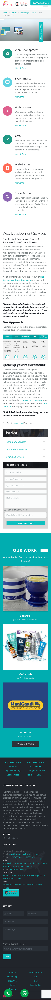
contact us (18, 423)
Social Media (23, 193)
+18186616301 (30, 857)
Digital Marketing (13, 770)
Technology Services (28, 12)
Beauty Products (27, 678)
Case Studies (35, 985)
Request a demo (41, 3)
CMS (18, 136)
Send (7, 956)
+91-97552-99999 (18, 869)
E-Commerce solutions (31, 400)
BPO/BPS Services (15, 456)
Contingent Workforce (35, 770)
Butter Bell (25, 615)
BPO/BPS (13, 766)
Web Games (22, 164)
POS (35, 976)
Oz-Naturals (25, 674)
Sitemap (12, 989)
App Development (13, 762)
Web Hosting (23, 107)
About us (13, 972)
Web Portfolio (35, 972)
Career (13, 985)
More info (19, 68)
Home (5, 12)
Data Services (13, 774)
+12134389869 (16, 857)
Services (14, 12)
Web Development (26, 50)
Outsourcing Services (16, 449)
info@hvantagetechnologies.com (23, 854)
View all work (25, 743)
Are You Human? (12, 509)
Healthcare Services (35, 774)
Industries (12, 981)
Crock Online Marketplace (26, 619)
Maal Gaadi (25, 732)
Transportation (26, 736)
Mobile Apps (12, 976)
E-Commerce (23, 78)
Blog (36, 981)
